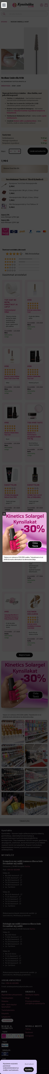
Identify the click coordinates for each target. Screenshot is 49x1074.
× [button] (4, 514)
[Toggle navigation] (4, 5)
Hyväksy (28, 1069)
